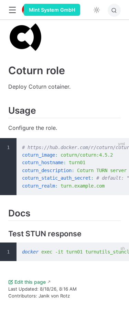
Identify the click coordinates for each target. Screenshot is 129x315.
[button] (12, 10)
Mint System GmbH (52, 10)
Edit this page (30, 282)
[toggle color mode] (96, 10)
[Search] (114, 10)
